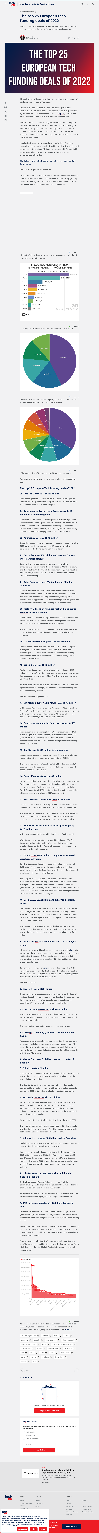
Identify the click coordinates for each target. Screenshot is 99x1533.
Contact (69, 1515)
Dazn (34, 1361)
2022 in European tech (28, 1336)
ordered (41, 1138)
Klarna (52, 1353)
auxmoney (24, 1340)
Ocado (32, 1353)
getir (42, 1353)
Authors (68, 1503)
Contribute (69, 1506)
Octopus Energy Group (28, 1344)
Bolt (22, 1353)
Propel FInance (53, 1348)
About (68, 1501)
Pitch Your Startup (72, 1512)
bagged (63, 511)
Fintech (37, 1501)
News (21, 4)
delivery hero (59, 1357)
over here (69, 1330)
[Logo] (13, 4)
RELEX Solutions (51, 1340)
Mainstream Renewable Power (62, 1344)
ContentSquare (26, 1348)
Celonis (33, 1357)
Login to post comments (49, 1411)
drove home (36, 665)
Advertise (69, 1509)
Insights (35, 4)
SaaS (37, 1506)
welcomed (33, 1203)
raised (43, 494)
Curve (23, 1357)
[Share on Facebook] (5, 112)
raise (36, 829)
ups (30, 1032)
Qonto (56, 1336)
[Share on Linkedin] (5, 120)
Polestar (23, 1361)
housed (33, 900)
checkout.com (65, 1353)
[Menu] (5, 5)
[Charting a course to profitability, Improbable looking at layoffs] (30, 1473)
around (66, 723)
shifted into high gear (41, 1173)
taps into (35, 1068)
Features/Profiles (27, 12)
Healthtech (39, 1503)
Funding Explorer (47, 4)
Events (84, 1501)
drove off (24, 613)
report (61, 114)
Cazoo (44, 1344)
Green (67, 1336)
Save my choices (39, 1450)
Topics (27, 4)
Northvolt (45, 1357)
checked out (43, 1009)
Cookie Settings (87, 1506)
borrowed (40, 538)
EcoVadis (45, 1336)
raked (50, 642)
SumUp (39, 1348)
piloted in (44, 776)
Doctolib (37, 1340)
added (35, 750)
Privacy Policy (86, 1509)
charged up (39, 1097)
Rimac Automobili (68, 1340)
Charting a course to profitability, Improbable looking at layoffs (58, 1471)
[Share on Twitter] (5, 116)
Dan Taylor (45, 1482)
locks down (34, 989)
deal (36, 941)
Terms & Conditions (88, 1512)
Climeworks (68, 1348)
